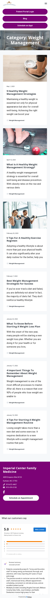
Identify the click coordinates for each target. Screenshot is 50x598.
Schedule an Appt (25, 25)
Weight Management (16, 120)
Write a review (39, 529)
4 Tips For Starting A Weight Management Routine (23, 421)
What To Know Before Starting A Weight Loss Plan (23, 325)
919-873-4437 (11, 484)
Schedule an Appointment (21, 498)
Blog (25, 18)
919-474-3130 (11, 487)
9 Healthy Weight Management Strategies (21, 92)
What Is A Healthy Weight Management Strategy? (22, 166)
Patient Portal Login (25, 12)
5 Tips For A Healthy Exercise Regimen (24, 239)
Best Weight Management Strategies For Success (22, 282)
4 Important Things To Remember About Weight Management (22, 373)
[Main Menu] (46, 3)
